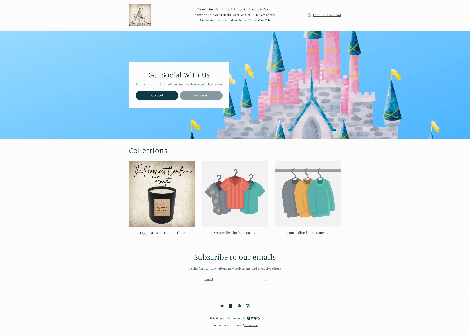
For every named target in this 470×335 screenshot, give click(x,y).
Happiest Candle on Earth (160, 232)
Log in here (251, 324)
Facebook (157, 95)
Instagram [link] (201, 95)
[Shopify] (253, 318)
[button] (324, 14)
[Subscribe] (265, 279)
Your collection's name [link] (233, 232)
